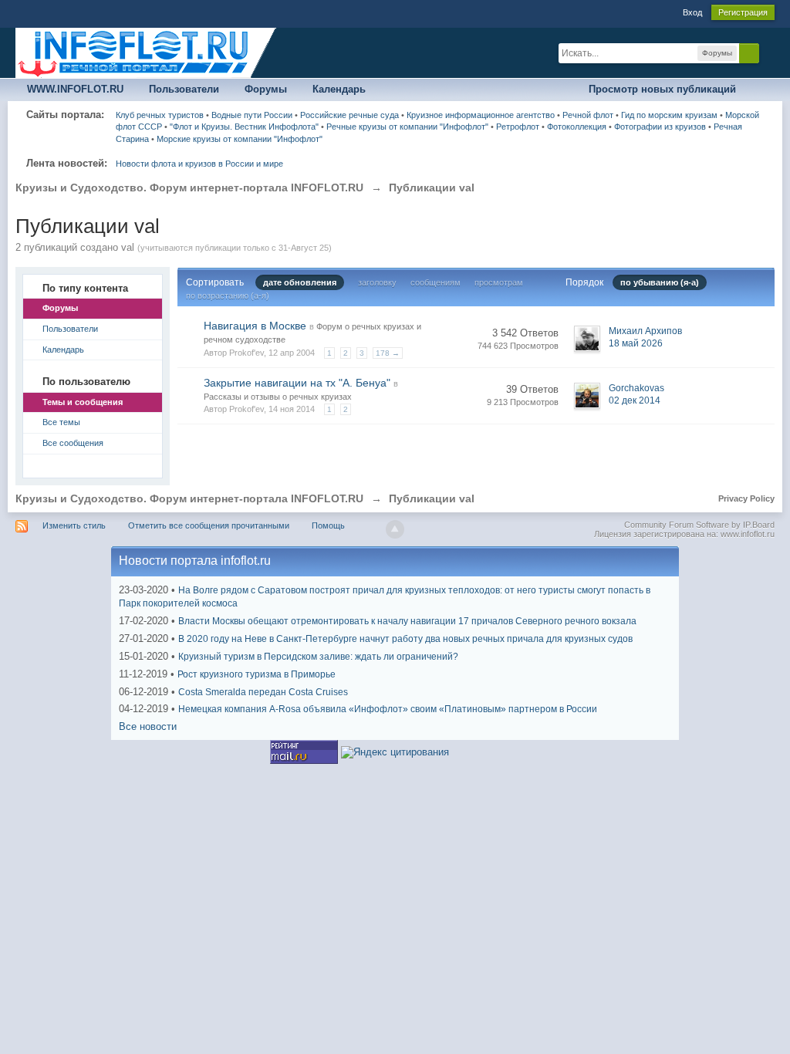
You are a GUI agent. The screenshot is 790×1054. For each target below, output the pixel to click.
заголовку (377, 282)
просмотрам (498, 282)
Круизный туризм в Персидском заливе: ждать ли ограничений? (318, 656)
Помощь (328, 525)
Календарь (339, 89)
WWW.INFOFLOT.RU (75, 89)
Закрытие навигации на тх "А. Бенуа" (297, 383)
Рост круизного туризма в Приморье (256, 674)
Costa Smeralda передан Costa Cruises (263, 692)
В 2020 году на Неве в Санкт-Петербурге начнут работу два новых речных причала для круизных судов (405, 638)
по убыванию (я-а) (659, 282)
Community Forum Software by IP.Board (699, 524)
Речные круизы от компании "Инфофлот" (407, 126)
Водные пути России (251, 115)
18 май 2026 (636, 343)
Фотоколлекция (576, 126)
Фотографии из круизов (660, 126)
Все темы (61, 422)
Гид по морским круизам (669, 115)
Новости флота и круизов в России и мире (199, 163)
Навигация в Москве (255, 325)
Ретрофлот (517, 126)
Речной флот (587, 115)
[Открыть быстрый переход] (761, 90)
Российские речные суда (349, 115)
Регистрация (743, 12)
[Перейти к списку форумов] (146, 52)
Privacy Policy (746, 498)
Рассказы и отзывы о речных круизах (278, 396)
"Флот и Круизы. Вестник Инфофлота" (244, 126)
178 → (388, 353)
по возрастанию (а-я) (227, 295)
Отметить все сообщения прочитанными (208, 525)
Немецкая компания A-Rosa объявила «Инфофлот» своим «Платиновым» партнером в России (387, 709)
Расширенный (768, 52)
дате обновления (299, 282)
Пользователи (184, 89)
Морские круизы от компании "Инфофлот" (239, 139)
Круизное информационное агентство (481, 115)
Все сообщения (72, 443)
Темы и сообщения (82, 402)
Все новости (148, 726)
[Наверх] (395, 529)
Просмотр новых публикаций (662, 89)
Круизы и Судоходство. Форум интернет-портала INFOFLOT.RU (189, 498)
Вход (692, 12)
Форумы (266, 89)
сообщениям (435, 282)
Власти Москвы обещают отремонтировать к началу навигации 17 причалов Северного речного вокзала (407, 621)
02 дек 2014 (634, 400)
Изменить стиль (74, 525)
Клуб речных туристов (160, 115)
